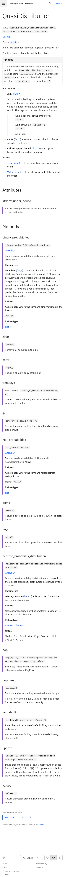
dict (7, 326)
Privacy (5, 867)
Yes (6, 817)
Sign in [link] (59, 3)
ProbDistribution (14, 625)
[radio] (47, 857)
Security (39, 867)
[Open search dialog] (50, 3)
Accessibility (41, 863)
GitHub (6, 36)
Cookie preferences (10, 871)
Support (5, 874)
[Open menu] (3, 3)
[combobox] (31, 857)
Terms (5, 863)
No (22, 817)
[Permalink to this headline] (53, 16)
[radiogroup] (53, 857)
